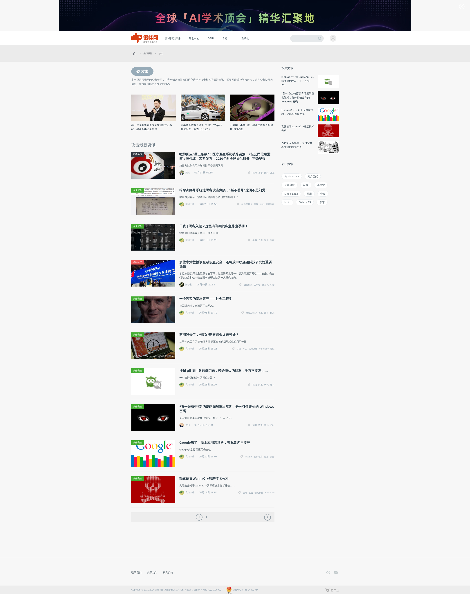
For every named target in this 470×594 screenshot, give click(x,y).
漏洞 (266, 172)
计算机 (265, 284)
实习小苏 (189, 204)
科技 (305, 185)
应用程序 (258, 456)
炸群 (272, 384)
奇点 (323, 193)
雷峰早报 (137, 154)
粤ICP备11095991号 (213, 589)
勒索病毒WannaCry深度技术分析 (204, 478)
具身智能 (313, 176)
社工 (260, 313)
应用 (266, 456)
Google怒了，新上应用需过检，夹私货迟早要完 (214, 442)
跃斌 (187, 172)
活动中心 (194, 38)
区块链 (257, 284)
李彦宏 (321, 185)
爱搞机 (245, 38)
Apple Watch (291, 176)
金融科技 (137, 262)
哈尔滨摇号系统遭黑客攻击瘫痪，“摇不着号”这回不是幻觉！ (224, 190)
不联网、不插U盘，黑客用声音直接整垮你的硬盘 (251, 127)
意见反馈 (168, 572)
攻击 (161, 53)
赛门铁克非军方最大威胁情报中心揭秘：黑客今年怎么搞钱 (151, 127)
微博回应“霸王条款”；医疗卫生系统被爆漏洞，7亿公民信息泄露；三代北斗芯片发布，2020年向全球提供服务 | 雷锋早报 (224, 156)
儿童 (272, 172)
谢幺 (187, 425)
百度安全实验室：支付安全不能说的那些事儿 (296, 145)
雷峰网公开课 (172, 38)
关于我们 (152, 572)
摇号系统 (270, 204)
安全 (272, 456)
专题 (224, 38)
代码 (266, 384)
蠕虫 (272, 348)
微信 (254, 384)
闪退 (260, 384)
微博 (254, 172)
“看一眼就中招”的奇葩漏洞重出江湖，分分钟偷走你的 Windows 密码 (226, 409)
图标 (272, 425)
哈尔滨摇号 (246, 204)
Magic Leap (291, 193)
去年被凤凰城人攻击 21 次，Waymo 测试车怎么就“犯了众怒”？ (201, 127)
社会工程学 (251, 313)
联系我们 (136, 572)
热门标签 (147, 53)
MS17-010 (242, 348)
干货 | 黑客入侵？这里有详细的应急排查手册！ (213, 226)
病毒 (245, 492)
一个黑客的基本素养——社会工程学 (205, 298)
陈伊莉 (188, 284)
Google (248, 456)
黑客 (256, 204)
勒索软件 (258, 492)
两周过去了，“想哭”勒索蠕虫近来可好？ (209, 334)
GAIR (211, 38)
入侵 (260, 240)
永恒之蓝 (253, 348)
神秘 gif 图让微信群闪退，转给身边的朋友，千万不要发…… (223, 370)
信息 (272, 313)
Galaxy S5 (305, 202)
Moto (287, 202)
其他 (266, 425)
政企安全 (137, 190)
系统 (272, 240)
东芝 (322, 202)
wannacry (264, 348)
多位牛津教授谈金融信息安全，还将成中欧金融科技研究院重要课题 (225, 264)
